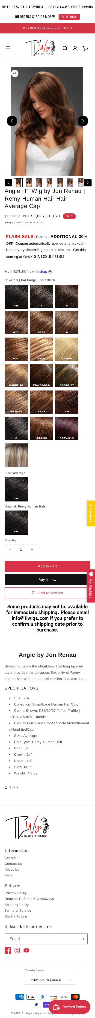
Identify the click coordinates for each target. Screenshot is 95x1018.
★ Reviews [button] (91, 513)
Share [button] (14, 787)
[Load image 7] (80, 182)
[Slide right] (88, 182)
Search (10, 858)
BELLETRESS (69, 16)
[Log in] (75, 48)
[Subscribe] (82, 938)
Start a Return (16, 916)
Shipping (10, 222)
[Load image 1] (18, 182)
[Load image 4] (49, 182)
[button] (8, 48)
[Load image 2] (28, 182)
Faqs (8, 875)
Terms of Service (18, 910)
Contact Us (13, 863)
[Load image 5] (59, 182)
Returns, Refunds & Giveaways (29, 899)
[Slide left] (8, 182)
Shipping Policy (17, 905)
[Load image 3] (39, 182)
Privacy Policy (16, 893)
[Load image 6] (70, 182)
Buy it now (47, 580)
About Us (12, 869)
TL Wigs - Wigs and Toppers (40, 1013)
